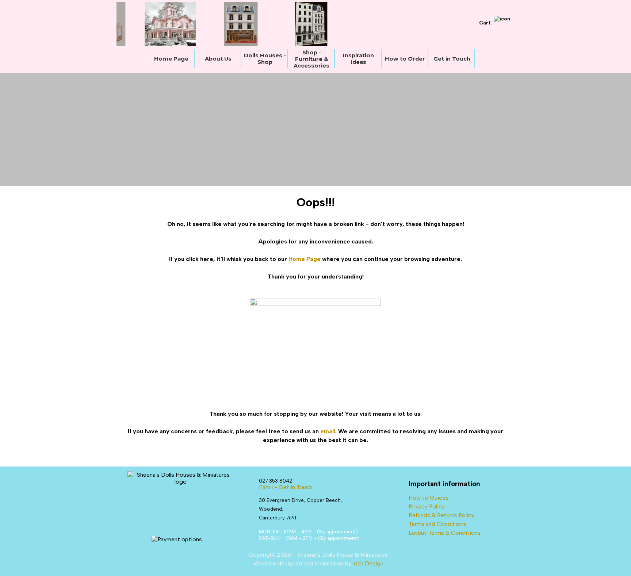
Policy (466, 515)
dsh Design (368, 563)
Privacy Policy (427, 506)
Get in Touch (451, 58)
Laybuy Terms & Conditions (445, 532)
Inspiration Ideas (358, 58)
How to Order (405, 58)
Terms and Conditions (437, 524)
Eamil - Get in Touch (285, 487)
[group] (288, 24)
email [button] (327, 431)
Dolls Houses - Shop (265, 58)
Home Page (171, 58)
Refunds (419, 515)
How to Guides (429, 497)
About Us (218, 58)
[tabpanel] (315, 319)
